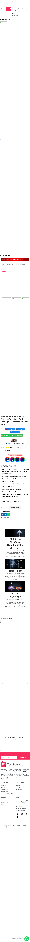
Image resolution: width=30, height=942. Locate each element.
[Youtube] (26, 813)
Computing (14, 6)
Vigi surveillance (15, 14)
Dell (18, 771)
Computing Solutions (9, 264)
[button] (3, 283)
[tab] (15, 527)
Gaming (14, 10)
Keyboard (3, 265)
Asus (5, 773)
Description (15, 527)
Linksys (9, 773)
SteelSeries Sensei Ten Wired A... (7, 254)
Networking (14, 2)
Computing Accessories (20, 264)
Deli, (13, 773)
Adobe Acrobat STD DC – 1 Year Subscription (15, 738)
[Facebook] (17, 813)
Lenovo (21, 771)
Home (2, 264)
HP (24, 771)
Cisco (2, 773)
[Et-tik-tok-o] (17, 817)
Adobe (15, 740)
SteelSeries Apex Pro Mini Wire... (7, 18)
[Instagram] (21, 813)
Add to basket (15, 507)
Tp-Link (27, 771)
